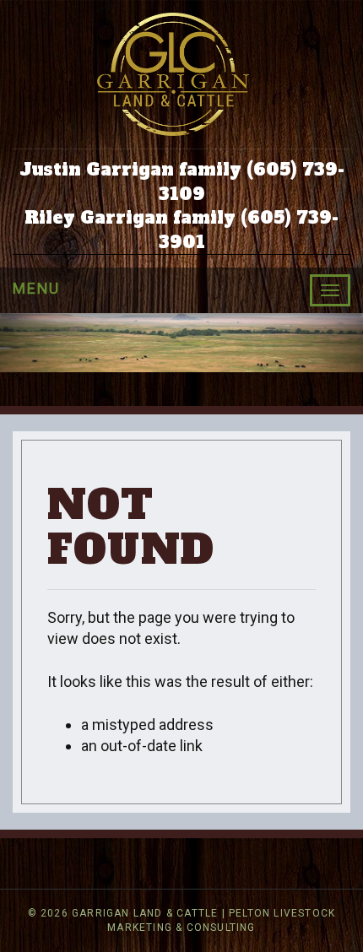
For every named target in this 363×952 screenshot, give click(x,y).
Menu (36, 288)
